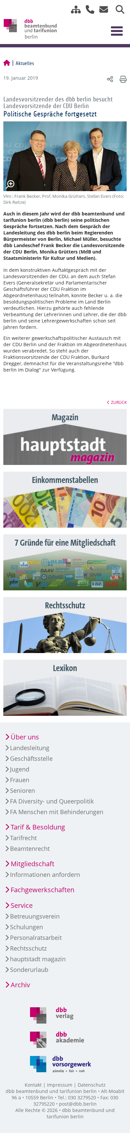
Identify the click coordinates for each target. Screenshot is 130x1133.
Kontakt (33, 1085)
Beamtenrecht (30, 848)
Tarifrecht (23, 838)
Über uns (25, 736)
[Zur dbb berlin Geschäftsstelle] (87, 9)
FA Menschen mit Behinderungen (56, 812)
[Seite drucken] (122, 79)
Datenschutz (92, 1085)
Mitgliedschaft (32, 863)
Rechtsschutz (28, 948)
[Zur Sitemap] (73, 9)
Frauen (19, 780)
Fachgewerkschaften (42, 889)
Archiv (20, 984)
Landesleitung (29, 748)
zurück (119, 402)
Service (22, 905)
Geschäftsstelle (31, 758)
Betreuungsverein (35, 916)
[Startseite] (6, 63)
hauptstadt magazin (38, 959)
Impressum (59, 1085)
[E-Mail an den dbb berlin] (101, 9)
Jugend (19, 769)
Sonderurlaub (29, 970)
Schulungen (26, 927)
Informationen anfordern (45, 875)
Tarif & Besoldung (38, 826)
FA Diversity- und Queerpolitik (52, 801)
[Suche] (117, 9)
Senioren (22, 790)
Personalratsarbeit (36, 938)
